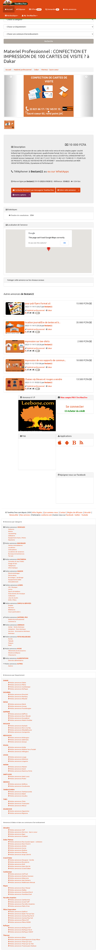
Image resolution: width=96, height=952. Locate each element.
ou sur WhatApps (58, 171)
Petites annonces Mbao (17, 937)
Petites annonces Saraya (18, 742)
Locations (11, 547)
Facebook (69, 515)
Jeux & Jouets (13, 598)
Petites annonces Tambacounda (20, 791)
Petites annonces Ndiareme (19, 878)
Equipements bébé (14, 579)
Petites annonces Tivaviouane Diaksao (22, 946)
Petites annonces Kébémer (18, 759)
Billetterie (11, 609)
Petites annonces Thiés (17, 801)
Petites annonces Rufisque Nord (20, 930)
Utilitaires (11, 535)
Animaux (11, 633)
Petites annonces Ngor (17, 834)
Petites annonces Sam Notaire (20, 880)
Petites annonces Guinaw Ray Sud (21, 918)
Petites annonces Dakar (17, 682)
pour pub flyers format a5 (37, 303)
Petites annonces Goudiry (18, 796)
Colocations (12, 549)
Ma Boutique (12, 16)
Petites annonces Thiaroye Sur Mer (21, 944)
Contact (63, 512)
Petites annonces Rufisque (18, 689)
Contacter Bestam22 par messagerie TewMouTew (34, 190)
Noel (10, 645)
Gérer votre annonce (67, 190)
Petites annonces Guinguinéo (19, 732)
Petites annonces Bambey (18, 696)
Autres (10, 666)
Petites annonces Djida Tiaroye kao (21, 913)
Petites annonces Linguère (18, 761)
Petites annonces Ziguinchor (19, 811)
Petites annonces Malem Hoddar (20, 720)
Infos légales (37, 512)
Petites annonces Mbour (17, 805)
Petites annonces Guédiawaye (19, 687)
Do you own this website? (37, 243)
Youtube (84, 515)
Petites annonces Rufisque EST (20, 927)
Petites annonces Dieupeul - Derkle (21, 860)
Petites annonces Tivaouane (19, 803)
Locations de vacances (16, 551)
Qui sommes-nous (51, 512)
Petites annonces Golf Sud (18, 874)
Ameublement (13, 582)
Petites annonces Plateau (18, 852)
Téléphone (12, 565)
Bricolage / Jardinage (15, 577)
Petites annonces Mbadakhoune (20, 730)
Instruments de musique (16, 593)
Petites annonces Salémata (18, 739)
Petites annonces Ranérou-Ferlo (20, 771)
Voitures (11, 529)
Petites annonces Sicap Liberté (20, 854)
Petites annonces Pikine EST (19, 920)
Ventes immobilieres (15, 545)
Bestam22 (48, 307)
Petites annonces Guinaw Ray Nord (21, 916)
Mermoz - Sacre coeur (49, 70)
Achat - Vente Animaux (16, 627)
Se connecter (75, 406)
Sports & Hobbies (14, 591)
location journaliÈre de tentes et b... (42, 322)
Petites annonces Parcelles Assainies (22, 904)
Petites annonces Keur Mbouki (20, 716)
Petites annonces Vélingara (18, 751)
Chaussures (12, 655)
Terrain (10, 556)
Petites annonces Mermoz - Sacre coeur (23, 832)
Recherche (48, 41)
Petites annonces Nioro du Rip (20, 728)
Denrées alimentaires (15, 660)
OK (64, 243)
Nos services (25, 515)
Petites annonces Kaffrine (18, 714)
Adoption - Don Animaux (17, 629)
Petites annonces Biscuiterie (19, 862)
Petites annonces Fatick (17, 704)
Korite (10, 639)
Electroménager (14, 573)
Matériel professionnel (23, 70)
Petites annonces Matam (18, 767)
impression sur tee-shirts (37, 341)
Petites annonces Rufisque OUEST (21, 932)
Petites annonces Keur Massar (19, 888)
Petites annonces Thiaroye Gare (20, 941)
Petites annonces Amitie (17, 846)
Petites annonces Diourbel (18, 694)
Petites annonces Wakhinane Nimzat (22, 882)
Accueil (9, 9)
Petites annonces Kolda (17, 747)
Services (11, 607)
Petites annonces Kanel (17, 769)
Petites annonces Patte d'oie (19, 906)
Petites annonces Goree (17, 848)
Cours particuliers (14, 612)
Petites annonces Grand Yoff (19, 902)
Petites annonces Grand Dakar (20, 868)
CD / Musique (12, 587)
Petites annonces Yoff (17, 830)
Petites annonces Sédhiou (18, 784)
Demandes (52, 9)
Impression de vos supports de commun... (45, 360)
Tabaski (10, 641)
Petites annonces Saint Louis (19, 776)
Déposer (21, 9)
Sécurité (87, 512)
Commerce (12, 621)
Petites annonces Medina (18, 850)
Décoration (12, 575)
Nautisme (11, 540)
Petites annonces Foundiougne (20, 708)
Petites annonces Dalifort (18, 911)
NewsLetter (13, 515)
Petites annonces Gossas (18, 706)
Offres (36, 9)
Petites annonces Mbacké (18, 698)
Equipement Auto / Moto (17, 538)
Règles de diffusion (74, 512)
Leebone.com (46, 515)
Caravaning (12, 533)
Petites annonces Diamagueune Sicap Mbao (24, 939)
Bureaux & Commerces (16, 554)
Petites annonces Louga (17, 757)
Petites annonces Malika (17, 890)
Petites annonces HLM (17, 864)
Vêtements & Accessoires (17, 650)
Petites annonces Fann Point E (19, 844)
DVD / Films (12, 600)
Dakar (36, 70)
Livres (10, 589)
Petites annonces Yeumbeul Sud (20, 894)
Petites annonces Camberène (19, 900)
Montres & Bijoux (14, 653)
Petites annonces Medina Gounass (21, 876)
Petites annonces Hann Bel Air (19, 866)
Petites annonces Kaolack (18, 725)
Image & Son (12, 563)
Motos (10, 531)
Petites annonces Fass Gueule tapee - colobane (25, 842)
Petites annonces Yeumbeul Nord (21, 892)
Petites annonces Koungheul (19, 718)
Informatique (13, 568)
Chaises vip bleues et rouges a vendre (43, 379)
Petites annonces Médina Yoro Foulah (22, 749)
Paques (10, 643)
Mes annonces (70, 9)
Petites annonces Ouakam (18, 836)
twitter (77, 515)
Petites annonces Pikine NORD (20, 922)
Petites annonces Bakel (17, 794)
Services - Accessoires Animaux (19, 631)
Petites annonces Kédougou (19, 737)
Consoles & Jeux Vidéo (16, 561)
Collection (11, 595)
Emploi (10, 605)
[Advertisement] (37, 454)
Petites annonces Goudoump (19, 786)
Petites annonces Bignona (18, 813)
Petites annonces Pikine (17, 684)
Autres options (20, 195)
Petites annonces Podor (17, 778)
